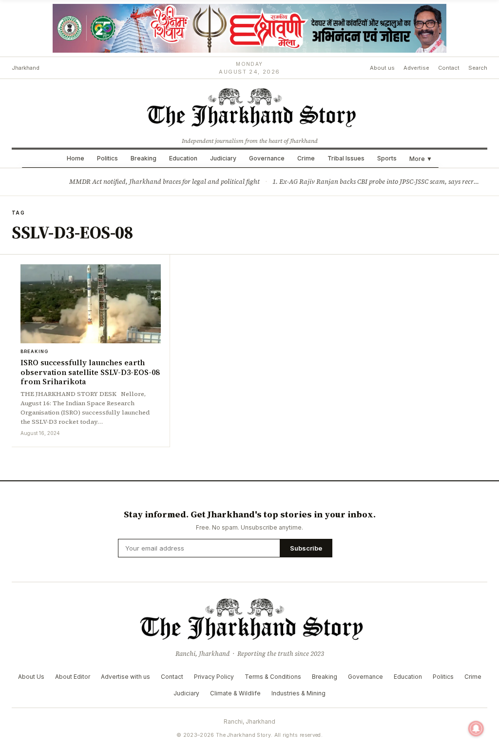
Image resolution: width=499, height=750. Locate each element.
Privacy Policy (214, 676)
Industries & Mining (298, 693)
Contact (449, 67)
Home (75, 158)
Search (477, 67)
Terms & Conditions (273, 676)
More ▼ (420, 158)
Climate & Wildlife (235, 693)
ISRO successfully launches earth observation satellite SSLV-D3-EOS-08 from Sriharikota (89, 372)
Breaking (143, 158)
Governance (267, 158)
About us (382, 67)
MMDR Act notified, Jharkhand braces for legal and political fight (164, 181)
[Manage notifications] (476, 728)
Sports (387, 158)
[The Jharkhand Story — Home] (249, 107)
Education (183, 158)
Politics (107, 158)
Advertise (416, 67)
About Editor (72, 676)
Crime (306, 158)
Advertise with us (125, 676)
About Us (31, 676)
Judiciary (223, 158)
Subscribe (306, 548)
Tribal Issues (346, 158)
